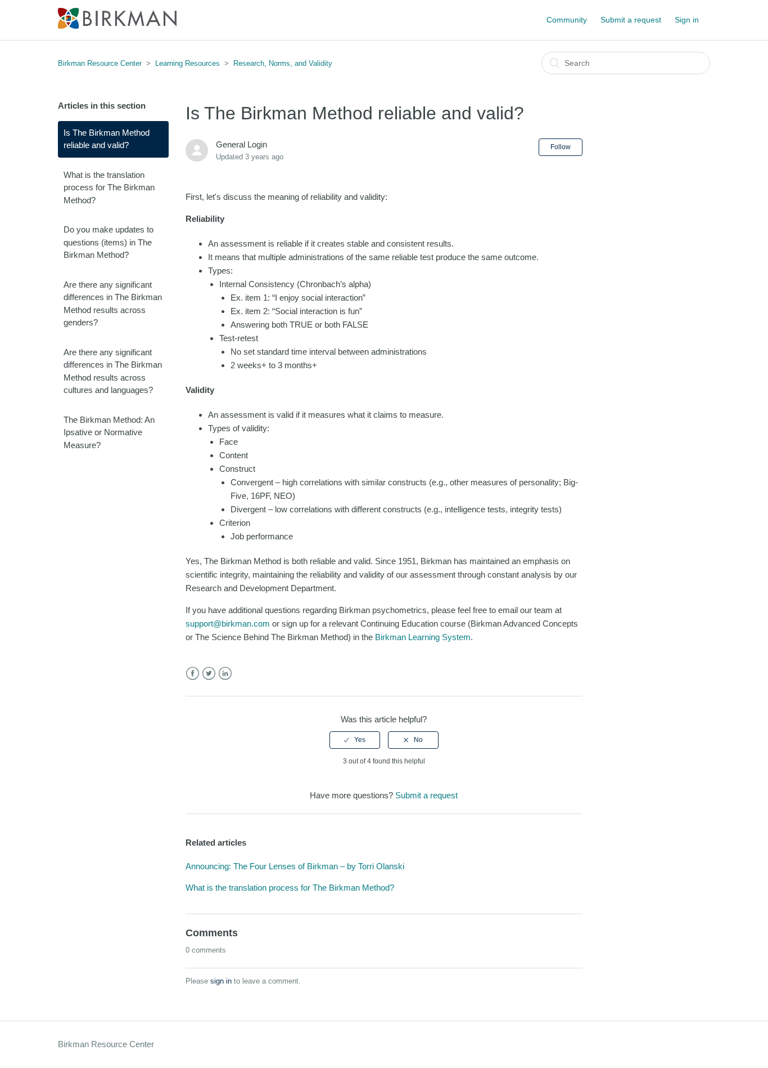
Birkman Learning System (423, 637)
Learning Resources (187, 63)
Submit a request (630, 19)
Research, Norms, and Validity (282, 63)
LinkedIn (225, 674)
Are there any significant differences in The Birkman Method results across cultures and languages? (113, 371)
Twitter (209, 674)
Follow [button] (560, 147)
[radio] (354, 739)
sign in (221, 981)
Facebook (193, 674)
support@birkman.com (228, 623)
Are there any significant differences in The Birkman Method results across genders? (113, 304)
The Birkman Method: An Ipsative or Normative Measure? (109, 432)
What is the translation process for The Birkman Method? (109, 187)
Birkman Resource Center (100, 63)
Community (566, 19)
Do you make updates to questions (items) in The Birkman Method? (108, 242)
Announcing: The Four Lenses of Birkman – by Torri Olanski (295, 866)
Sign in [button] (687, 19)
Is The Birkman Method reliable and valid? (107, 139)
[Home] (117, 25)
